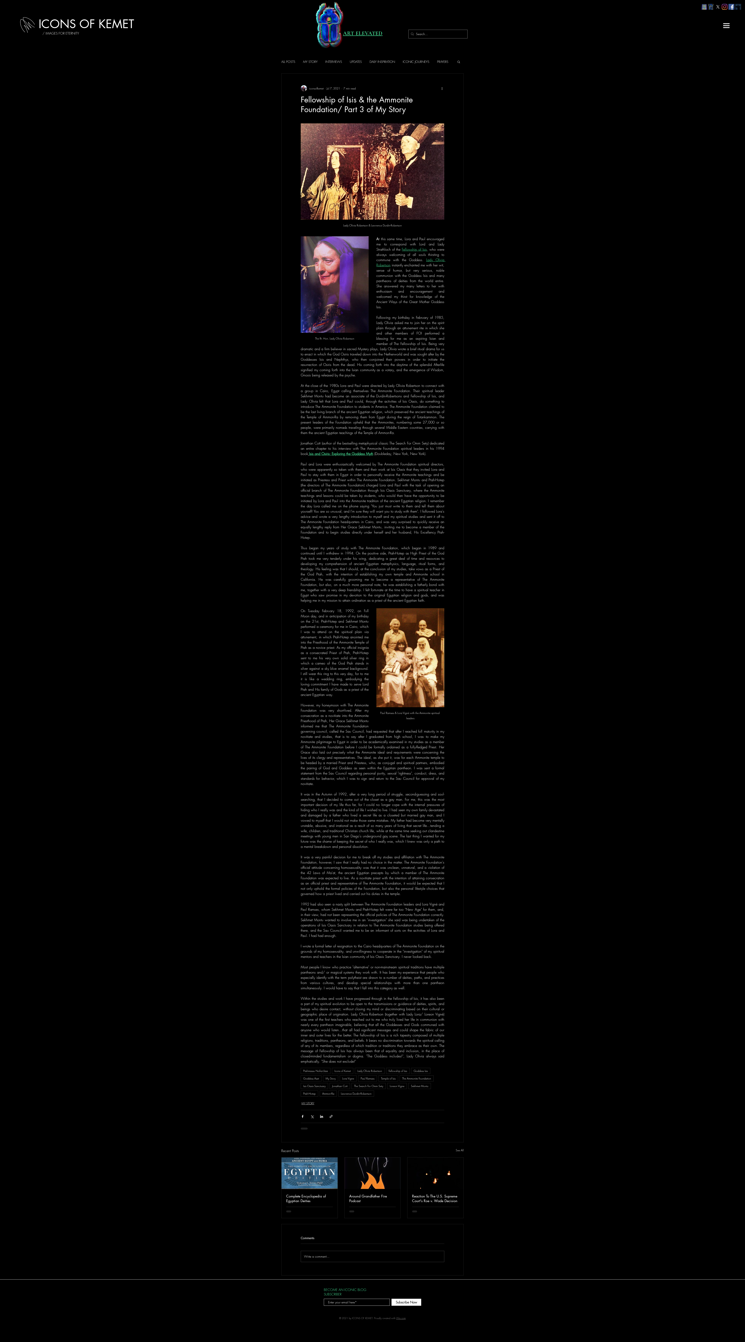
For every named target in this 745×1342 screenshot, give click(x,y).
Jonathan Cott (339, 1086)
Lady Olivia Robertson (369, 1071)
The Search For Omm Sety (368, 1086)
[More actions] (442, 88)
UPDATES (356, 62)
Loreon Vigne (397, 1086)
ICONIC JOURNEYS (416, 62)
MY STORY (310, 62)
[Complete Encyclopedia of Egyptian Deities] (310, 1173)
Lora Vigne (348, 1078)
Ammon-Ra (328, 1093)
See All (460, 1150)
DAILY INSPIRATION (382, 62)
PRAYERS (442, 62)
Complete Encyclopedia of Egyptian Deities (306, 1198)
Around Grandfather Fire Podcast (368, 1198)
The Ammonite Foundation (416, 1078)
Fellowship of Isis (398, 1071)
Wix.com (401, 1318)
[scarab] (711, 7)
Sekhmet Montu (419, 1086)
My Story (331, 1078)
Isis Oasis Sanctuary (314, 1086)
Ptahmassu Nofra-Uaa (315, 1071)
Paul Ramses (367, 1078)
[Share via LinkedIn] (321, 1116)
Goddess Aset (311, 1078)
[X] (718, 7)
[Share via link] (331, 1116)
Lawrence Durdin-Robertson (356, 1093)
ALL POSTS (288, 62)
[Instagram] (725, 7)
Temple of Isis (388, 1078)
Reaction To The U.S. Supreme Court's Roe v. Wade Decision (434, 1198)
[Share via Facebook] (302, 1116)
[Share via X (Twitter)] (312, 1116)
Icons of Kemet (342, 1071)
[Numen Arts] (738, 7)
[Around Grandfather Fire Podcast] (373, 1173)
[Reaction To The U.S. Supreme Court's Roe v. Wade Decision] (435, 1173)
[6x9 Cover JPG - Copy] (704, 7)
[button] (726, 25)
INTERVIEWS (333, 62)
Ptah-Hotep (309, 1093)
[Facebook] (731, 7)
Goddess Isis (421, 1071)
